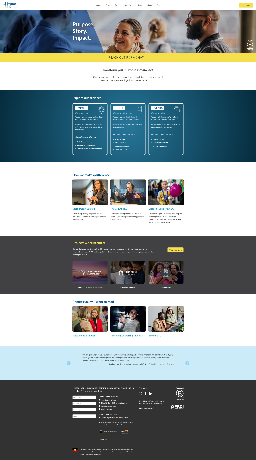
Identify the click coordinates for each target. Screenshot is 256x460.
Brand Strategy (120, 139)
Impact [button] (98, 5)
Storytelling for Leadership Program (89, 148)
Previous (69, 363)
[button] (90, 196)
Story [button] (108, 5)
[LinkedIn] (150, 393)
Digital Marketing (121, 149)
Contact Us (246, 5)
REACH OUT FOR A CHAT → (128, 57)
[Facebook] (145, 393)
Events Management (160, 146)
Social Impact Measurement (87, 145)
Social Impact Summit (160, 143)
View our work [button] (175, 250)
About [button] (149, 5)
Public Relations (120, 143)
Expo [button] (140, 5)
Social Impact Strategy (85, 142)
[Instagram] (140, 393)
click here (113, 414)
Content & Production (122, 146)
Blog (158, 5)
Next (187, 363)
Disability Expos (158, 139)
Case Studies (130, 5)
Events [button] (118, 5)
